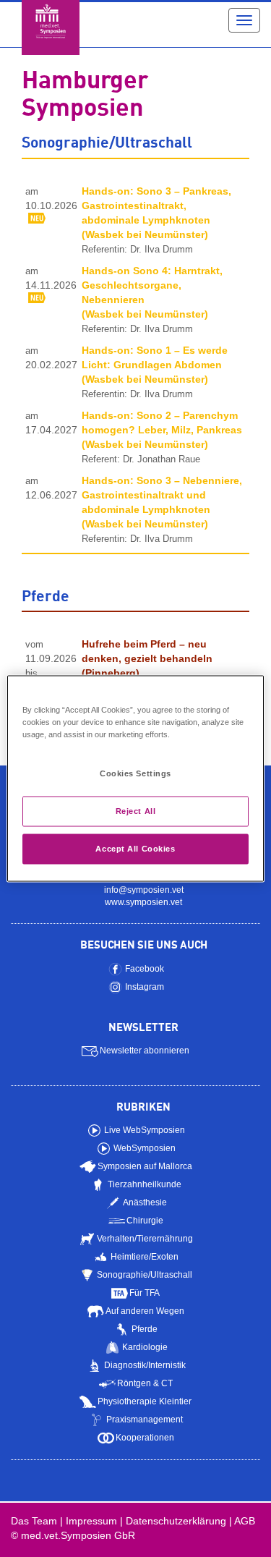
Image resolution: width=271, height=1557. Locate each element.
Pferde (145, 1329)
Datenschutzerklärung (176, 1521)
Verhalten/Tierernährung (145, 1239)
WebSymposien (144, 1148)
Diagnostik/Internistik (145, 1365)
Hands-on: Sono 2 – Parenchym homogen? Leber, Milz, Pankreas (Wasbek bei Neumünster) (162, 430)
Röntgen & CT (145, 1383)
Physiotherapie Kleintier (145, 1401)
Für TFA (144, 1293)
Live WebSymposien (144, 1130)
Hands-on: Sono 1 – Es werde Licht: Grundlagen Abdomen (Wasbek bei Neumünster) (155, 364)
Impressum (91, 1521)
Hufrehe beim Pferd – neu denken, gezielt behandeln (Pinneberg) (147, 658)
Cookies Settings (135, 773)
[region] (135, 779)
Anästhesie (145, 1202)
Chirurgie (144, 1221)
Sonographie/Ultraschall (144, 1275)
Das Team (34, 1521)
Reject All (136, 811)
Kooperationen (145, 1438)
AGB (244, 1521)
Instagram (144, 987)
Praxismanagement (144, 1419)
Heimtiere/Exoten (144, 1257)
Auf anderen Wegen (145, 1311)
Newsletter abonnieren (144, 1050)
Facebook (144, 969)
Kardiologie (145, 1347)
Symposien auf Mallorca (145, 1166)
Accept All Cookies (135, 848)
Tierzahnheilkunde (144, 1184)
